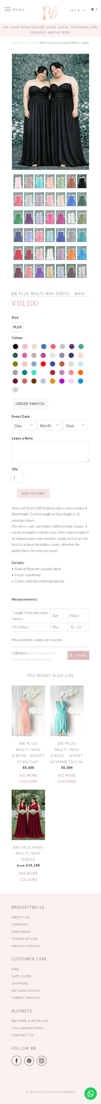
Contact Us (23, 1035)
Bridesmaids (38, 653)
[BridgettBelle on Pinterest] (30, 1060)
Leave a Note (22, 438)
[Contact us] (90, 1093)
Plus (17, 327)
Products (30, 43)
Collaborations (28, 1028)
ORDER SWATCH (30, 404)
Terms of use (25, 939)
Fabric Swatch (26, 998)
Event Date (21, 416)
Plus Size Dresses (39, 659)
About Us (21, 917)
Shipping (20, 983)
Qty (15, 469)
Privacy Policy (26, 946)
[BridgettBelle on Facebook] (18, 1060)
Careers (20, 924)
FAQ (15, 969)
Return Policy (26, 991)
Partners (21, 932)
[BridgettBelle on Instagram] (43, 1060)
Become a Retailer (30, 1021)
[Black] (50, 112)
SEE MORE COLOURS (28, 778)
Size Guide (22, 976)
